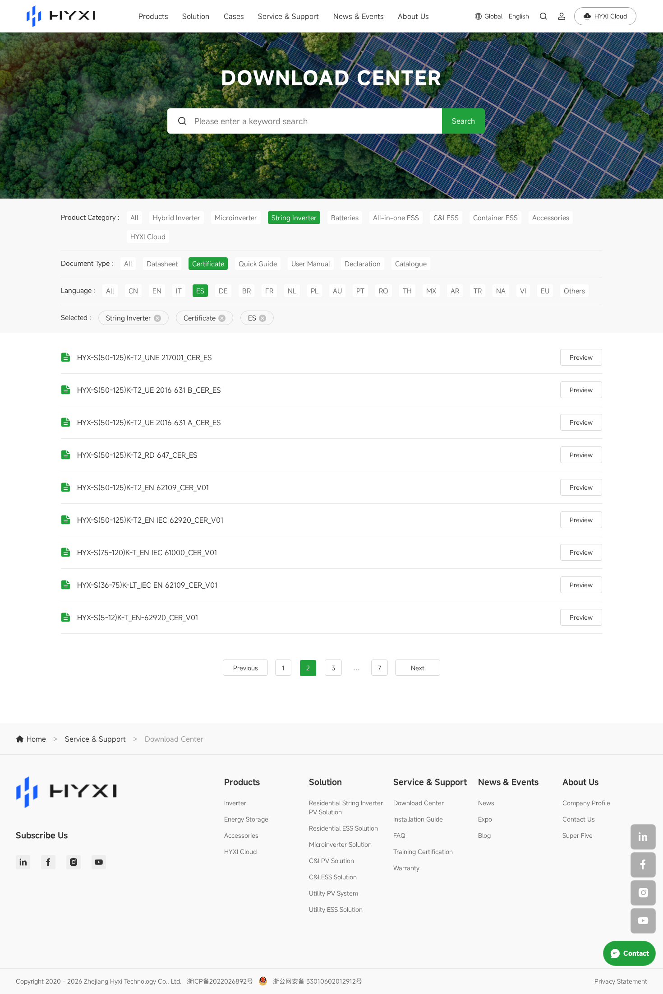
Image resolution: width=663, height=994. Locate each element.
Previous (245, 668)
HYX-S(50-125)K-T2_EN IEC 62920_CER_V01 (150, 520)
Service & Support (288, 16)
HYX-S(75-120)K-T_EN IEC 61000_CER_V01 (147, 552)
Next (417, 668)
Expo (485, 819)
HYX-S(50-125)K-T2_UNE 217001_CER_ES (144, 357)
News (486, 803)
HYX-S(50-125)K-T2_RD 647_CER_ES (137, 455)
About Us (413, 16)
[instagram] (643, 893)
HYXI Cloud (240, 851)
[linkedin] (643, 837)
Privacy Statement (620, 981)
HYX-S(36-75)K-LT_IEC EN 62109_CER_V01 (147, 585)
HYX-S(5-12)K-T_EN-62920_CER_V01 (137, 617)
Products (153, 16)
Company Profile (586, 803)
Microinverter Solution (340, 844)
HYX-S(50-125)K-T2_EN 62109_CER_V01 (143, 487)
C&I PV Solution (331, 860)
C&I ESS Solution (333, 877)
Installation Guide (418, 819)
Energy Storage (246, 819)
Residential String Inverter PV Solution (346, 807)
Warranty (406, 868)
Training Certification (423, 851)
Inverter (235, 803)
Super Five (577, 835)
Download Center (418, 803)
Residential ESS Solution (343, 828)
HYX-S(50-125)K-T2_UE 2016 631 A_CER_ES (149, 422)
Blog (484, 835)
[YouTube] (643, 921)
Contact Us (578, 819)
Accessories (241, 835)
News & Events (358, 16)
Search (463, 121)
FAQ (399, 835)
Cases (234, 16)
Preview (581, 357)
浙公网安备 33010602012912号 (317, 981)
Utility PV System (333, 893)
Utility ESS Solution (336, 909)
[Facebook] (643, 865)
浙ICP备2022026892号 (220, 981)
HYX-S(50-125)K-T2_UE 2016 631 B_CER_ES (149, 390)
